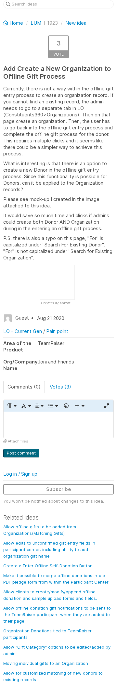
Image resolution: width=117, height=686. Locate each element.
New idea (75, 23)
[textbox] (58, 425)
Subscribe (58, 489)
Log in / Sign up (20, 474)
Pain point (57, 331)
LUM (36, 23)
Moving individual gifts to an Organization (45, 663)
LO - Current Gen (22, 331)
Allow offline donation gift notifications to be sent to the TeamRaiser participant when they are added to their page (57, 614)
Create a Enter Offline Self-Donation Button (48, 565)
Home (16, 23)
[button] (11, 405)
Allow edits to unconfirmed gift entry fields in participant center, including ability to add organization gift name (49, 549)
